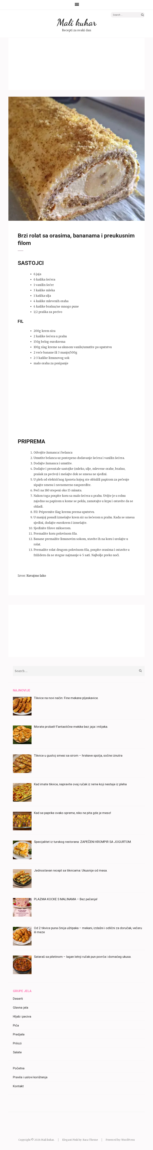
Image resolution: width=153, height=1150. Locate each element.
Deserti (18, 998)
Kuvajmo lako (36, 575)
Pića (16, 1025)
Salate (17, 1052)
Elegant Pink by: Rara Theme (80, 1139)
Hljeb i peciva (22, 1016)
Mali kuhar (76, 23)
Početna (18, 1068)
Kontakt (18, 1086)
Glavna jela (20, 1007)
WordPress (128, 1139)
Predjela (18, 1034)
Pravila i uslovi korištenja (30, 1077)
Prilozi (17, 1043)
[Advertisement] (76, 64)
